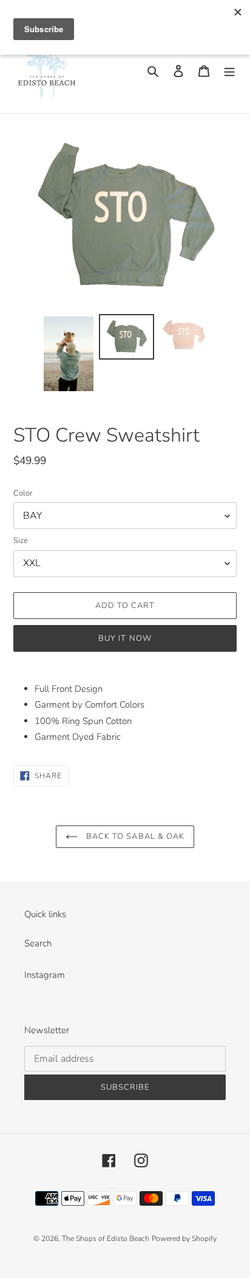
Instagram (44, 975)
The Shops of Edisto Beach (105, 1238)
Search (38, 943)
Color (22, 493)
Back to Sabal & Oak (134, 836)
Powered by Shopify (184, 1238)
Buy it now (124, 638)
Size (20, 540)
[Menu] (229, 71)
